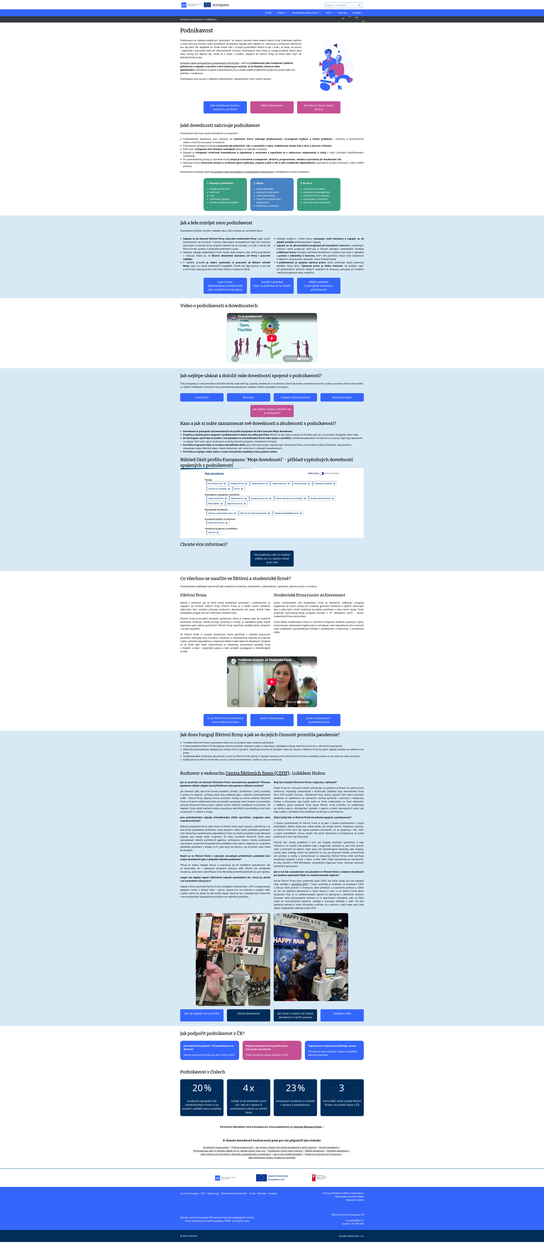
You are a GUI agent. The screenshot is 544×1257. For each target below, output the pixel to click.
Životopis (248, 397)
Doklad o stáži (342, 1013)
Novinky (342, 12)
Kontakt (357, 12)
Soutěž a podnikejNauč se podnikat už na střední (272, 283)
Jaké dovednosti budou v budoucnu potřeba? (225, 107)
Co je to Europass (189, 1193)
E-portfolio (202, 397)
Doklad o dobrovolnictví (295, 397)
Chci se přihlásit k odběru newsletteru (343, 1193)
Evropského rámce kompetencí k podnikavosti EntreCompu (242, 171)
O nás (252, 1193)
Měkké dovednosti (272, 105)
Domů (268, 12)
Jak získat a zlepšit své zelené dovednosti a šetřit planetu (295, 1015)
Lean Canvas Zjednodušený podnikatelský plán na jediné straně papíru (225, 285)
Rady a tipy (213, 1193)
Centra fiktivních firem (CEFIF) (257, 773)
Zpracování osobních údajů (349, 1196)
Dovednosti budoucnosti (305, 12)
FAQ (328, 12)
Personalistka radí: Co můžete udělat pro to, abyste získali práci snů (272, 558)
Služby (280, 12)
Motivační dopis (342, 397)
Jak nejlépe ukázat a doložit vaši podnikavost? (272, 411)
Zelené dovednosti (248, 1013)
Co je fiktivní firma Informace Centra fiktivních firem (225, 720)
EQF (203, 1193)
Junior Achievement (272, 718)
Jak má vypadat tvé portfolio (201, 1013)
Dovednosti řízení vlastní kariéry (319, 107)
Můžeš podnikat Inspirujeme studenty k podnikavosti (318, 285)
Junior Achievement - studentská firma (319, 720)
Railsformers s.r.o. (356, 1236)
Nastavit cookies (355, 1199)
